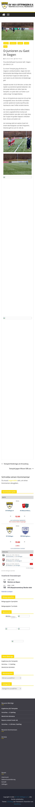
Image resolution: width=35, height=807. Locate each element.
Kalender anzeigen (7, 591)
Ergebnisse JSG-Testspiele (9, 661)
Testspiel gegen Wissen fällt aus (20, 469)
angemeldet (13, 480)
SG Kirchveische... (10, 556)
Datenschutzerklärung (8, 779)
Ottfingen (4, 784)
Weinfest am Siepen (13, 582)
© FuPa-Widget (29, 568)
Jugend (26, 43)
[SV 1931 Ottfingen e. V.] (3, 14)
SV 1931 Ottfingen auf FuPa (8, 570)
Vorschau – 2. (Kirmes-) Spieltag (11, 724)
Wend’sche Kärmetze (8, 667)
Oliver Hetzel (18, 58)
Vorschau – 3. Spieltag (8, 664)
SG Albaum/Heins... (25, 510)
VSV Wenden (9, 565)
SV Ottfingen (9, 536)
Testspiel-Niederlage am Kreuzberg (16, 464)
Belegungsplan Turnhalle (9, 606)
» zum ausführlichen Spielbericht (17, 520)
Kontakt (3, 782)
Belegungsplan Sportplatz (9, 601)
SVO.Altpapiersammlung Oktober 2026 (19, 587)
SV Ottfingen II (10, 510)
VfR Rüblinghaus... (25, 536)
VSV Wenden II (9, 561)
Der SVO (6, 43)
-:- (32, 559)
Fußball (20, 43)
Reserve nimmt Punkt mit (9, 720)
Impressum (5, 777)
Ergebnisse (13, 43)
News (5, 46)
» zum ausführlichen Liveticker (17, 548)
